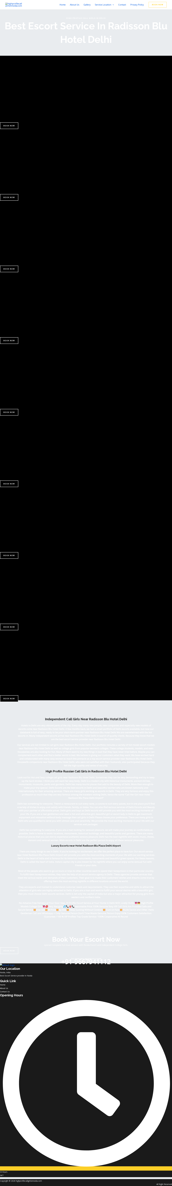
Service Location (103, 4)
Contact (122, 4)
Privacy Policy (137, 4)
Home (63, 4)
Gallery (87, 4)
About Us (74, 4)
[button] (112, 4)
